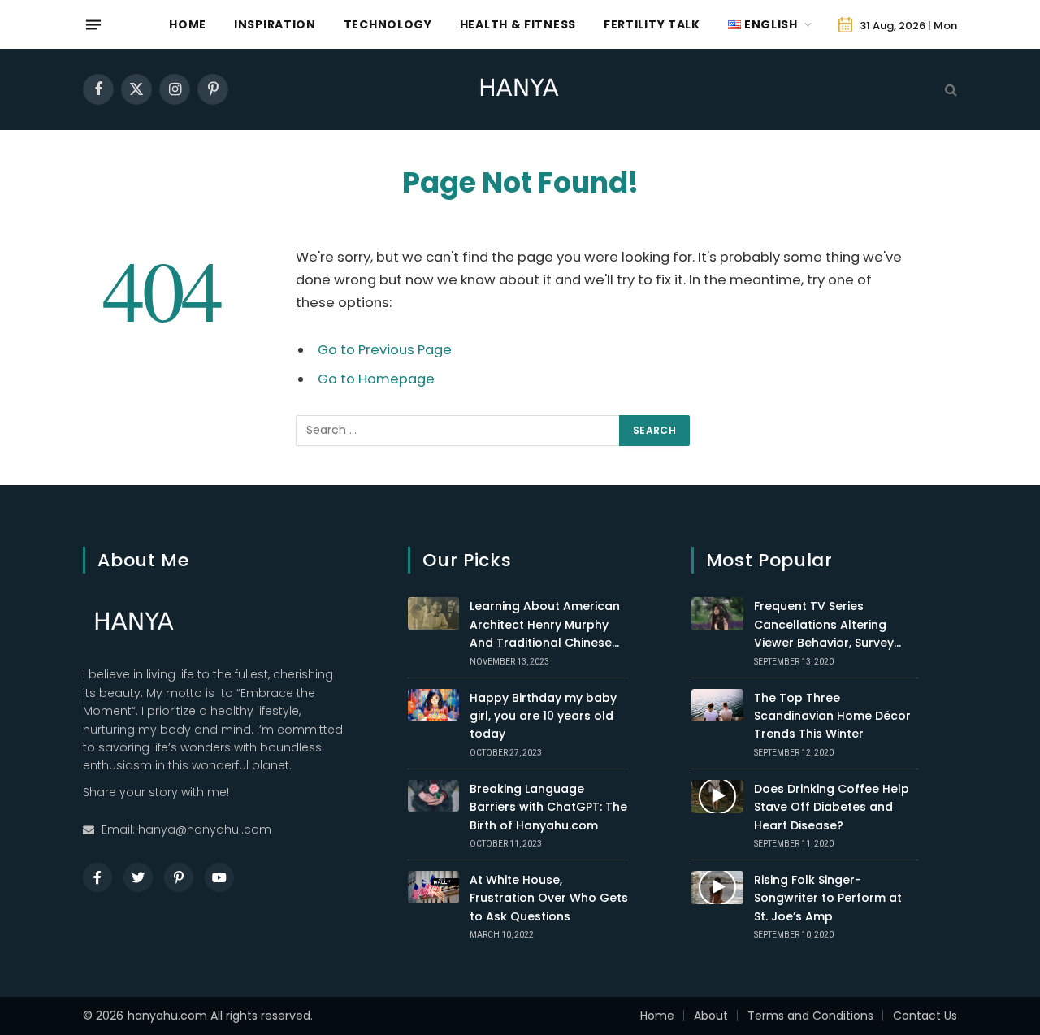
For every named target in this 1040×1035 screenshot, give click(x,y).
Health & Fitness (518, 24)
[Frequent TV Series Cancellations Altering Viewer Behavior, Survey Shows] (717, 613)
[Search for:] (458, 430)
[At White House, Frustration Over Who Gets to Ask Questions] (433, 887)
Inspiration (275, 24)
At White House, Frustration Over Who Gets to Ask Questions (549, 898)
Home (187, 24)
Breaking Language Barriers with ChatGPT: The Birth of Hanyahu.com (548, 807)
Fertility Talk (652, 24)
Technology (388, 24)
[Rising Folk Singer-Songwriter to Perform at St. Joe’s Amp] (717, 887)
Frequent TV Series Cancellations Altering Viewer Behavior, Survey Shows (824, 625)
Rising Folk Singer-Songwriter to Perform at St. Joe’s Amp (828, 898)
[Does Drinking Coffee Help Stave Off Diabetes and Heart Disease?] (717, 796)
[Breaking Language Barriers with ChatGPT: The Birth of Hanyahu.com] (433, 796)
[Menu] (93, 24)
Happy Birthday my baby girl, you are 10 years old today (543, 716)
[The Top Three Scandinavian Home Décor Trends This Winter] (717, 705)
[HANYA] (520, 89)
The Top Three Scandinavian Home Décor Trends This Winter (832, 716)
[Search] (949, 89)
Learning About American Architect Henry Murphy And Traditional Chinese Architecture (545, 625)
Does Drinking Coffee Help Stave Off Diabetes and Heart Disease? (831, 807)
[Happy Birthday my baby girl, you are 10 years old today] (433, 705)
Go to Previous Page (385, 349)
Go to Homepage (376, 379)
